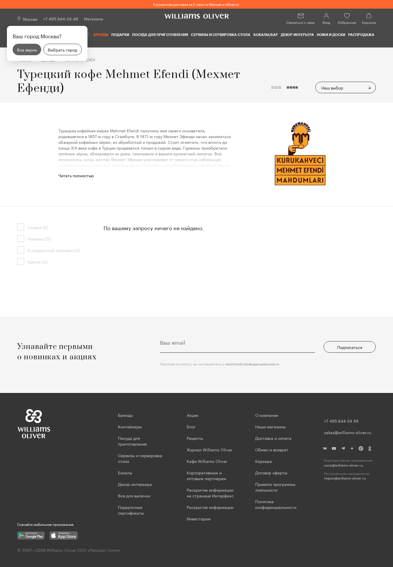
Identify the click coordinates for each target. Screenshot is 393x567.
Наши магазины (270, 426)
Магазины (93, 18)
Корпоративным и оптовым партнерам (206, 475)
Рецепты (195, 438)
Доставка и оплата (273, 438)
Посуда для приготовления (160, 35)
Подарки (120, 35)
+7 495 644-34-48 (60, 18)
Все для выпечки (134, 495)
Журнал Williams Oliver (209, 449)
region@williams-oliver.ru (345, 478)
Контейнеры (130, 426)
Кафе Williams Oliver (207, 461)
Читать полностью (76, 175)
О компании (266, 415)
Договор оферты (271, 472)
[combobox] (345, 87)
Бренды (101, 35)
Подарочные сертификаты (131, 510)
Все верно (27, 49)
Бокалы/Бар (265, 35)
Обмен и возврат (271, 449)
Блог (191, 426)
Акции (192, 415)
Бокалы (125, 472)
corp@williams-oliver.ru (343, 465)
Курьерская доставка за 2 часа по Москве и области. (196, 4)
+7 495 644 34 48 (341, 420)
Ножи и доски (331, 35)
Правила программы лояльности (275, 487)
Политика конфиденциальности (275, 504)
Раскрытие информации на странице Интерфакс (210, 492)
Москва (30, 19)
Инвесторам (199, 518)
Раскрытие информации (210, 507)
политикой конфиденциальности (252, 363)
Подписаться (349, 347)
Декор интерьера (297, 35)
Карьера (263, 461)
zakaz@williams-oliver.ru (347, 432)
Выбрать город (62, 49)
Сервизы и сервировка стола (220, 35)
